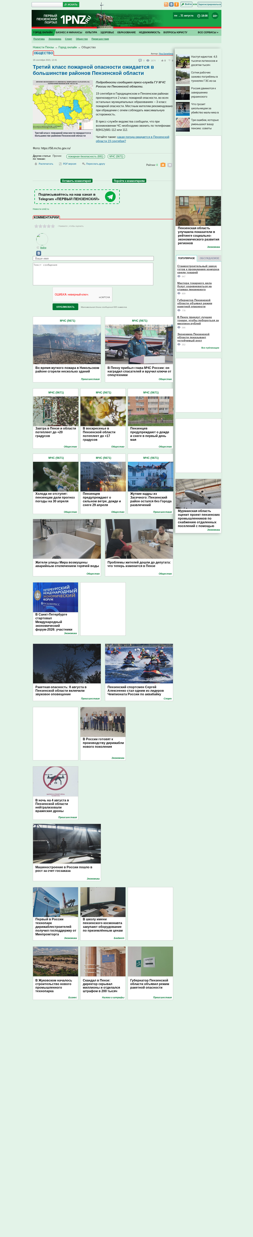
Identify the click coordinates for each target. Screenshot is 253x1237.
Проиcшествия (100, 39)
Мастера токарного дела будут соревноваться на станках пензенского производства (194, 286)
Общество (82, 39)
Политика (39, 39)
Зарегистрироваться (209, 4)
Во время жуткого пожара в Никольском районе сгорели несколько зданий (67, 369)
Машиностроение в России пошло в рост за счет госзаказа (63, 869)
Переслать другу (95, 163)
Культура (91, 32)
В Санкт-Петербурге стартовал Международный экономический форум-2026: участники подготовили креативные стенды (55, 626)
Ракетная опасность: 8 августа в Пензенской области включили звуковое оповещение (61, 690)
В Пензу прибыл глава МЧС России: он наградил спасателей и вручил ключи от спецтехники (139, 371)
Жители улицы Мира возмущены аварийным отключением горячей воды (67, 564)
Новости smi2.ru (41, 209)
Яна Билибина (166, 53)
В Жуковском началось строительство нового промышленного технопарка (53, 986)
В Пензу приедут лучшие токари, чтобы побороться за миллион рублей (198, 320)
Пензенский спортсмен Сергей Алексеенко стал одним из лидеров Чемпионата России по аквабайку (136, 690)
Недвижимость (149, 32)
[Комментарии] (140, 60)
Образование (126, 32)
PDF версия (69, 163)
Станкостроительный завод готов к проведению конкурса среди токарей (198, 269)
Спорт (68, 39)
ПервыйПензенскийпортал (47, 19)
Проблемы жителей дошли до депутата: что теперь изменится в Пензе (139, 564)
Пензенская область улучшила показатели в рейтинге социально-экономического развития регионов (198, 235)
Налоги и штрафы (113, 997)
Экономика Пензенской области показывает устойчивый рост (193, 337)
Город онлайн (43, 32)
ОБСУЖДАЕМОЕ (209, 258)
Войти (188, 4)
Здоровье (107, 32)
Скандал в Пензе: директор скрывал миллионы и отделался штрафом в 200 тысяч (101, 986)
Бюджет (119, 938)
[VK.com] (37, 255)
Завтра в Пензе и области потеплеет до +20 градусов (55, 432)
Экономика (54, 39)
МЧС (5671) (116, 156)
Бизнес (72, 997)
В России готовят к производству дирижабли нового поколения (103, 742)
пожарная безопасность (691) (85, 156)
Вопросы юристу (175, 32)
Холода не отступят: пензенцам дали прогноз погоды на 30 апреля (55, 497)
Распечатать (46, 163)
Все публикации (210, 348)
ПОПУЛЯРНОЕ (186, 258)
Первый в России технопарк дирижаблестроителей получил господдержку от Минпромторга (55, 927)
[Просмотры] (148, 60)
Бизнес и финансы (69, 32)
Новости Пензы (43, 47)
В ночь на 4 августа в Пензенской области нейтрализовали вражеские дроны (52, 806)
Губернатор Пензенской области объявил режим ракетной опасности (149, 984)
